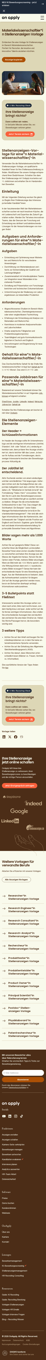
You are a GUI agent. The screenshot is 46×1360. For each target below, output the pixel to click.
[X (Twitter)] (10, 737)
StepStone (7, 401)
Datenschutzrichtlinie (17, 1087)
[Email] (22, 736)
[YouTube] (4, 1116)
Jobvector (6, 404)
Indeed (31, 401)
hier (6, 667)
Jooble (16, 401)
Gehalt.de (35, 367)
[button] (4, 11)
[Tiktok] (22, 1116)
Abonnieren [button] (23, 1079)
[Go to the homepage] (11, 1104)
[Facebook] (16, 737)
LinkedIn (23, 401)
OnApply (13, 413)
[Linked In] (4, 737)
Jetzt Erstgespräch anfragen (19, 785)
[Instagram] (16, 1116)
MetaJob (39, 401)
